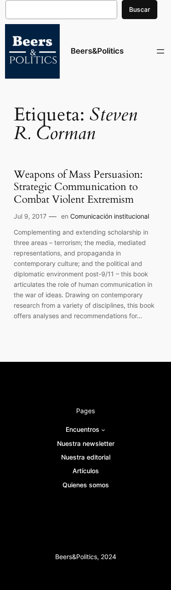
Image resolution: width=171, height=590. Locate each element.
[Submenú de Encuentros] (103, 430)
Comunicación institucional (109, 216)
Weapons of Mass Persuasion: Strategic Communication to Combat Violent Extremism (78, 187)
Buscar (139, 9)
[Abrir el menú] (160, 51)
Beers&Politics (97, 50)
